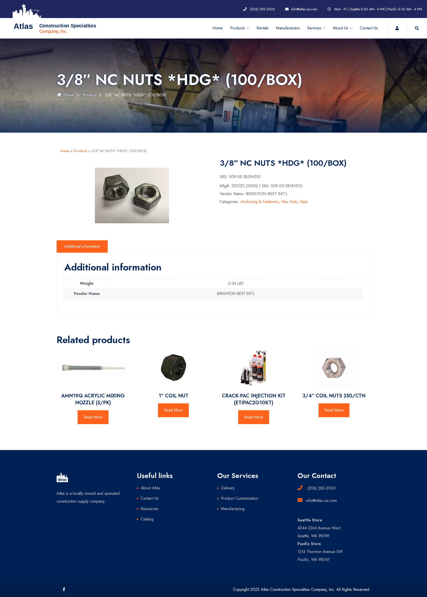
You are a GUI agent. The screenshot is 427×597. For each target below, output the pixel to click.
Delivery (228, 488)
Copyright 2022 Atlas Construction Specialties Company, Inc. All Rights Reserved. (301, 589)
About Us (340, 28)
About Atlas (150, 488)
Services (314, 28)
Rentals (262, 28)
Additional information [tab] (82, 246)
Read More (93, 417)
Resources (149, 509)
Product (89, 95)
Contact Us (369, 28)
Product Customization (239, 498)
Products (80, 151)
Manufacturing (232, 509)
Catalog (147, 519)
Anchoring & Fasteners (259, 202)
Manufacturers (288, 28)
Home (218, 28)
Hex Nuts (289, 202)
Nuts (304, 202)
